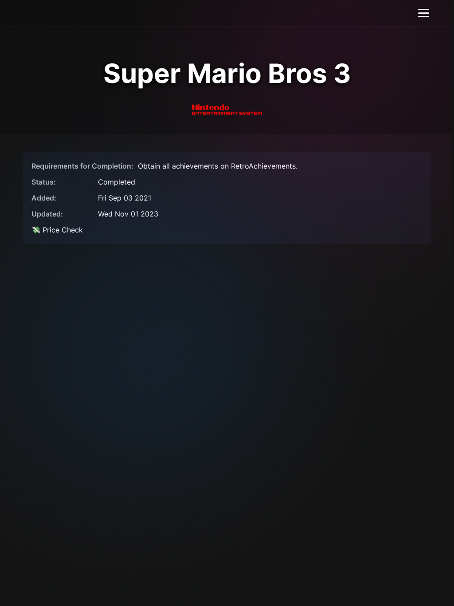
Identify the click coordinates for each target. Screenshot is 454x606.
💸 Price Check (57, 229)
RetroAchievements (263, 165)
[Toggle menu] (423, 13)
